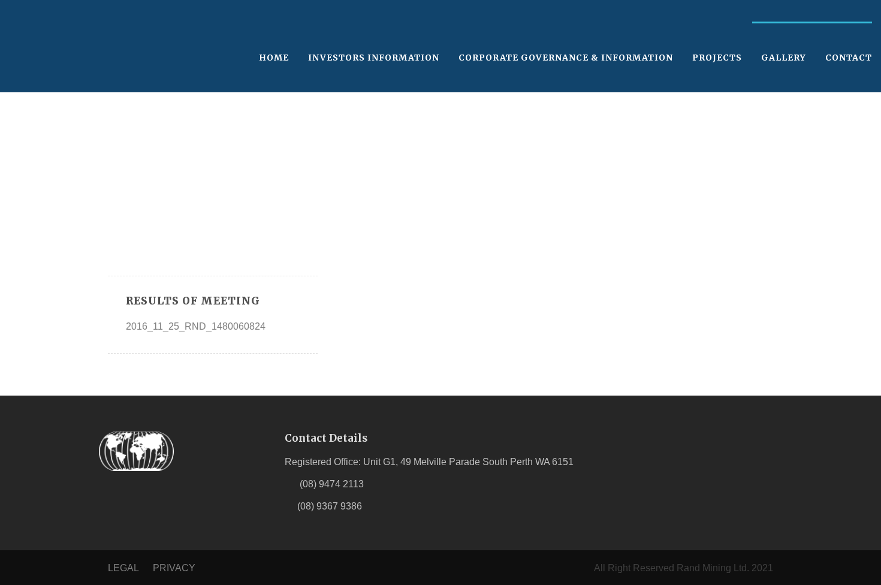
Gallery (783, 57)
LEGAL (123, 568)
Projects (717, 57)
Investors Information (373, 57)
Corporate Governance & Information (565, 57)
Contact (848, 57)
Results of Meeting (193, 300)
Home (274, 57)
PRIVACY (174, 568)
